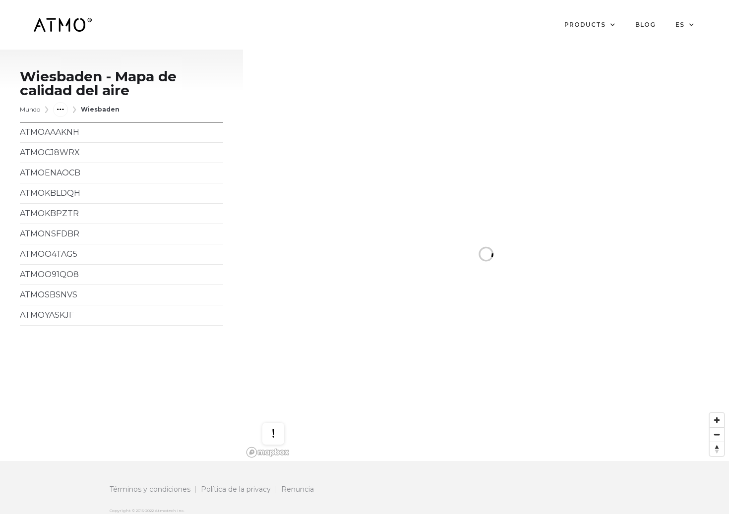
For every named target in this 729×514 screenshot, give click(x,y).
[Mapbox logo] (268, 452)
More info (282, 404)
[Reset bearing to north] (717, 449)
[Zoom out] (717, 434)
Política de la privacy (236, 489)
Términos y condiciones (150, 489)
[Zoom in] (717, 420)
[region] (486, 255)
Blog (645, 24)
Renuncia (297, 489)
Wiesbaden (100, 109)
